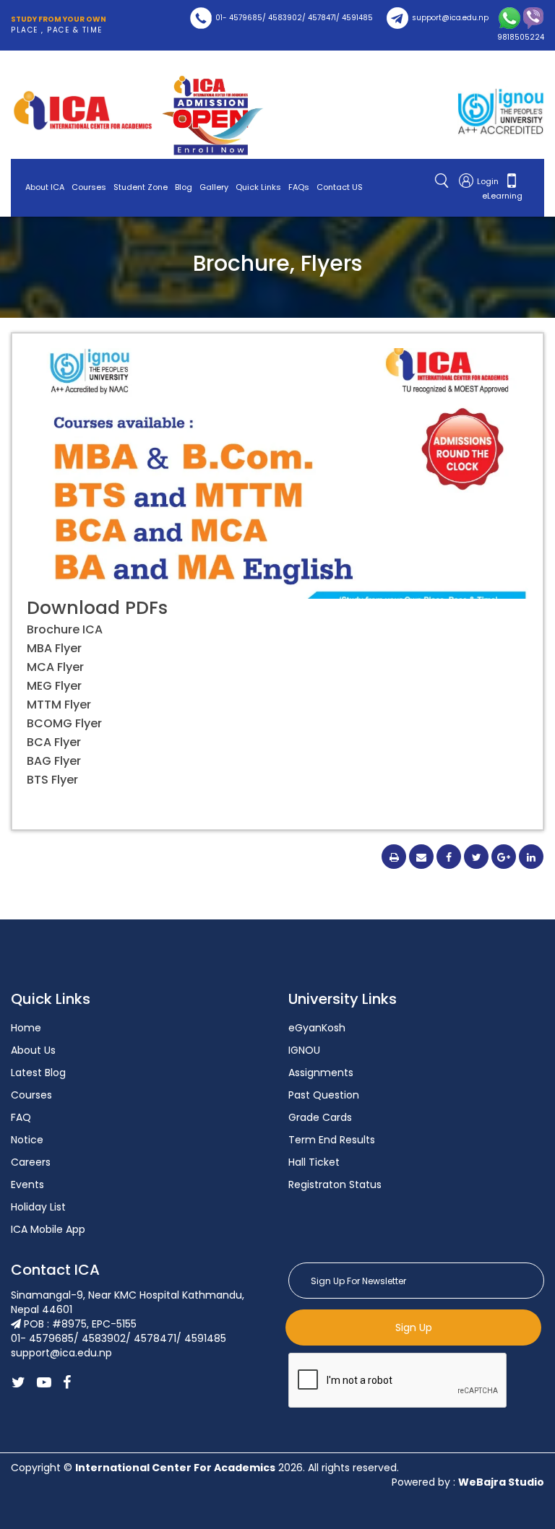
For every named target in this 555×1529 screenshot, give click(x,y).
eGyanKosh (316, 1028)
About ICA (44, 187)
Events (27, 1184)
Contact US (340, 187)
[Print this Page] (394, 856)
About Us (33, 1050)
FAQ (21, 1117)
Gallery (213, 187)
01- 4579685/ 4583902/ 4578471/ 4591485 (294, 17)
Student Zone (140, 187)
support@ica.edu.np (450, 17)
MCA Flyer (55, 667)
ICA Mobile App (48, 1229)
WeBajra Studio (501, 1482)
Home (26, 1028)
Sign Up (413, 1327)
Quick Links (258, 187)
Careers (31, 1162)
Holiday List (38, 1207)
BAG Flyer (54, 761)
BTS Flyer (52, 779)
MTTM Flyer (59, 704)
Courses (89, 187)
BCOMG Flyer (64, 723)
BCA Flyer (54, 742)
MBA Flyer (54, 648)
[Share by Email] (421, 856)
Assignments (320, 1072)
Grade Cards (320, 1117)
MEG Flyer (54, 685)
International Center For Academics (175, 1467)
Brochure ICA (65, 629)
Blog (183, 187)
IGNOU (304, 1050)
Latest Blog (38, 1072)
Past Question (323, 1095)
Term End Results (331, 1139)
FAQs (298, 187)
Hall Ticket (314, 1162)
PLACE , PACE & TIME (58, 24)
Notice (27, 1139)
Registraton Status (335, 1184)
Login (489, 181)
